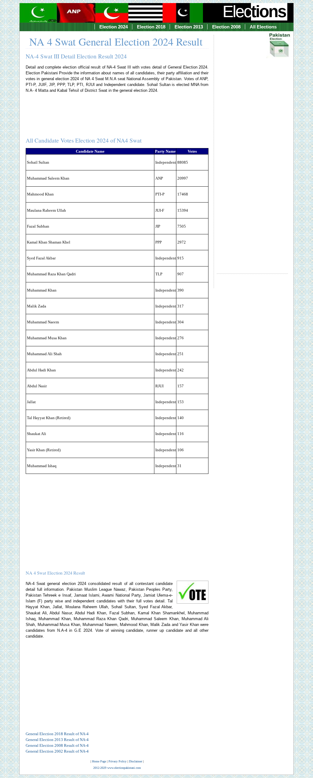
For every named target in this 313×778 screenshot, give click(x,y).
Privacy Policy (118, 761)
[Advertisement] (252, 148)
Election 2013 (189, 26)
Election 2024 (113, 26)
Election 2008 (226, 26)
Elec (254, 11)
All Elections (263, 26)
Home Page (99, 761)
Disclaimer (135, 761)
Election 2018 (151, 26)
